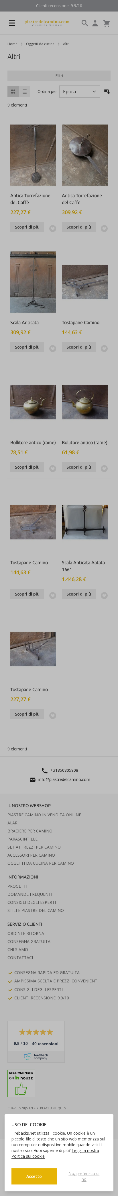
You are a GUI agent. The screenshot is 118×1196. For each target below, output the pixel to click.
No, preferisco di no (83, 1176)
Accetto (34, 1176)
